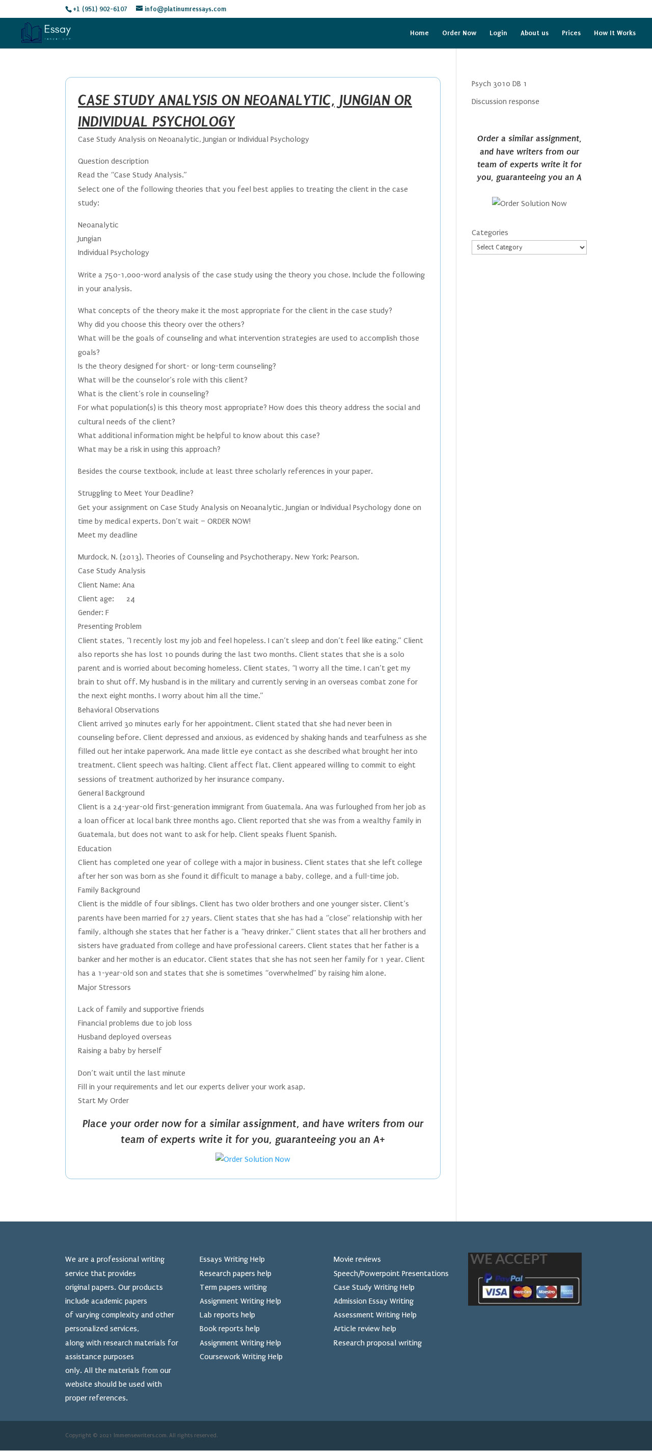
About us (535, 33)
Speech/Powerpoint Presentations (391, 1273)
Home (419, 33)
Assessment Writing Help (375, 1314)
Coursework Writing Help (241, 1356)
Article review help (365, 1328)
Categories (490, 232)
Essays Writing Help (232, 1259)
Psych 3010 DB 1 (499, 83)
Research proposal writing (378, 1342)
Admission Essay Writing (374, 1301)
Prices (571, 33)
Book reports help (230, 1328)
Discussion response (505, 101)
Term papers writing (233, 1287)
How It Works (615, 33)
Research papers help (235, 1273)
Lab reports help (227, 1314)
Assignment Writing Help (240, 1301)
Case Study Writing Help (374, 1287)
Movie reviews (357, 1259)
